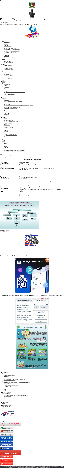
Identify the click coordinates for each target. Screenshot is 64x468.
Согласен (62, 466)
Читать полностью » (3, 257)
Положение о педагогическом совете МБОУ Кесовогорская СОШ (29, 198)
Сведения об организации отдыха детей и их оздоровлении (11, 86)
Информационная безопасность (6, 381)
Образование (6, 44)
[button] (32, 154)
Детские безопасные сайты (7, 386)
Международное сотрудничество (9, 50)
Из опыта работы (6, 60)
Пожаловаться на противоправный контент (9, 375)
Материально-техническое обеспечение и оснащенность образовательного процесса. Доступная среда (19, 105)
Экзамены (5, 124)
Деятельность (6, 91)
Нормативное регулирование (7, 383)
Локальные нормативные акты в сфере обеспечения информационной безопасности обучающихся (17, 382)
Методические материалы (7, 396)
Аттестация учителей (7, 118)
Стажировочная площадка (4, 82)
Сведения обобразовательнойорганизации (4, 41)
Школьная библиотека (5, 402)
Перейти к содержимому (4, 0)
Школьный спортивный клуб (8, 57)
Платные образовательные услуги (9, 47)
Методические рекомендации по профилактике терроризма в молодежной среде (14, 379)
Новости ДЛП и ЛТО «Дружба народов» (10, 94)
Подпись (51, 168)
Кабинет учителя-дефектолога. (6, 406)
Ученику (3, 64)
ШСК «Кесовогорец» (5, 372)
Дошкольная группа (7, 54)
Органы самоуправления (7, 74)
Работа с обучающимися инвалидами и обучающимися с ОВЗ (13, 121)
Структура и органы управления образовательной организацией (13, 101)
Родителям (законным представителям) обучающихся (11, 385)
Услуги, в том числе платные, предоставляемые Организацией (13, 151)
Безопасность (4, 391)
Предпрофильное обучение (8, 68)
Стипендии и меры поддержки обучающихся (10, 108)
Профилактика (6, 131)
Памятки (5, 389)
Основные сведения (7, 42)
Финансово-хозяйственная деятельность (10, 48)
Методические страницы (7, 61)
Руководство (6, 45)
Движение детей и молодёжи (6, 83)
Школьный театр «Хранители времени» (10, 134)
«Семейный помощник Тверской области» (6, 252)
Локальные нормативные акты (8, 388)
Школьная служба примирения (8, 75)
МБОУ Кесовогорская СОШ (7, 18)
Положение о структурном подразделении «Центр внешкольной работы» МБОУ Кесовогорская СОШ (34, 168)
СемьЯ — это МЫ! (6, 55)
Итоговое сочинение (7, 125)
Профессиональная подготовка (8, 69)
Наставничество (4, 408)
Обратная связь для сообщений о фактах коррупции (10, 398)
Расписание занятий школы (8, 65)
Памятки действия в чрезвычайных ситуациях (10, 378)
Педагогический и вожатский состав (9, 89)
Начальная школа (6, 56)
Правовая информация (7, 376)
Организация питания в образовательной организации (12, 51)
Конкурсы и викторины (7, 67)
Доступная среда (6, 93)
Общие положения (6, 72)
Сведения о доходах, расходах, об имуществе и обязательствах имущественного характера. (16, 395)
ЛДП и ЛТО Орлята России (8, 78)
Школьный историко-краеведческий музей (7, 404)
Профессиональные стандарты (8, 62)
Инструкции (5, 390)
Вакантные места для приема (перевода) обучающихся (12, 49)
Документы (5, 43)
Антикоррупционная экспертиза (8, 394)
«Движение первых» (7, 84)
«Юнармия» (5, 85)
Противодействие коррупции (6, 393)
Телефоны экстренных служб (7, 374)
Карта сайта (3, 403)
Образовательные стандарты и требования (10, 52)
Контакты (5, 90)
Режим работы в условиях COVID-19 (7, 392)
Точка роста (3, 371)
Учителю (3, 59)
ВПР (2, 373)
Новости (3, 53)
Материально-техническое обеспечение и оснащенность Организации (14, 92)
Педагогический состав (7, 46)
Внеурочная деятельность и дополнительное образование (12, 73)
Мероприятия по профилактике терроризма (9, 380)
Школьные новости (7, 115)
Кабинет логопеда (4, 401)
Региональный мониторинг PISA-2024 (7, 405)
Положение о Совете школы (23, 195)
